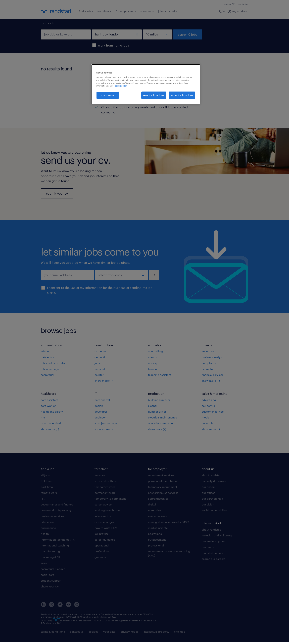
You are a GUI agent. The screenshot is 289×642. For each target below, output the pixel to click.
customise (107, 95)
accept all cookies (182, 95)
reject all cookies (153, 95)
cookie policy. (121, 86)
